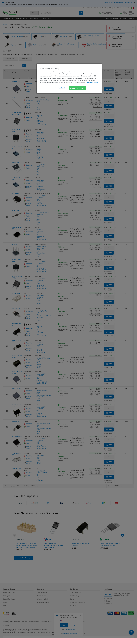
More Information (92, 82)
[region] (69, 78)
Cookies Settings (61, 88)
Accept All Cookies (77, 88)
